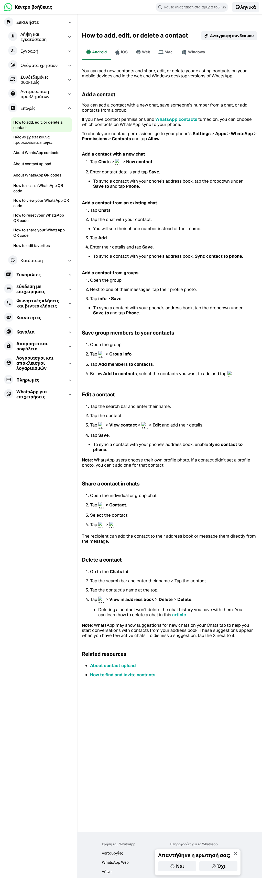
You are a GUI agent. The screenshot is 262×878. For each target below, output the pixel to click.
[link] (28, 7)
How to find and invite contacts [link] (122, 675)
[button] (245, 7)
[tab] (96, 52)
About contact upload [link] (113, 665)
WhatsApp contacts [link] (176, 119)
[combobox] (195, 7)
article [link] (179, 615)
